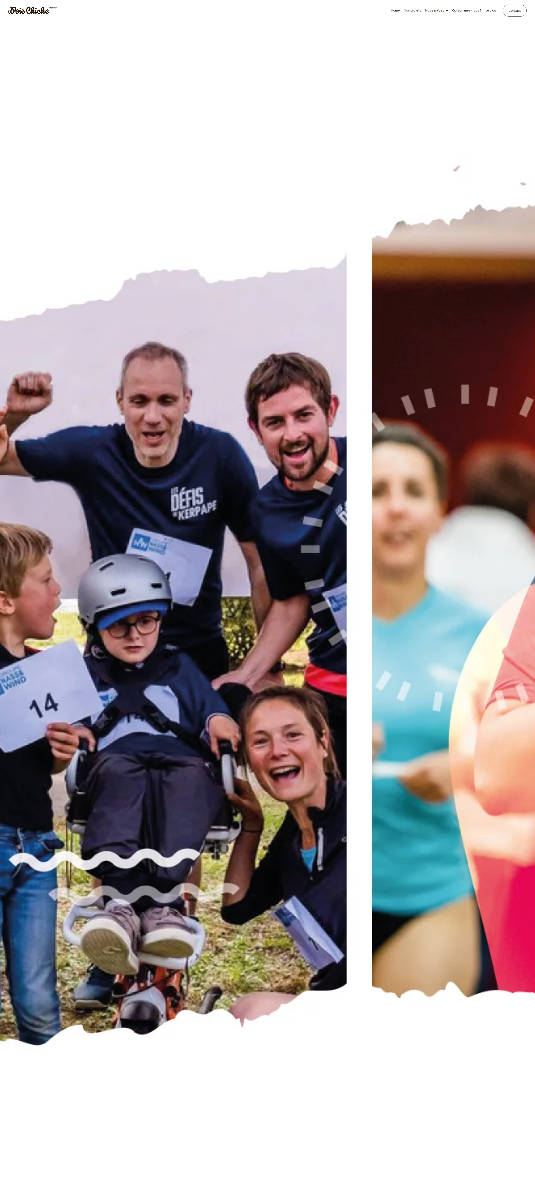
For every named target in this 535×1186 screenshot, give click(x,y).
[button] (446, 10)
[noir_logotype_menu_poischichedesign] (32, 10)
